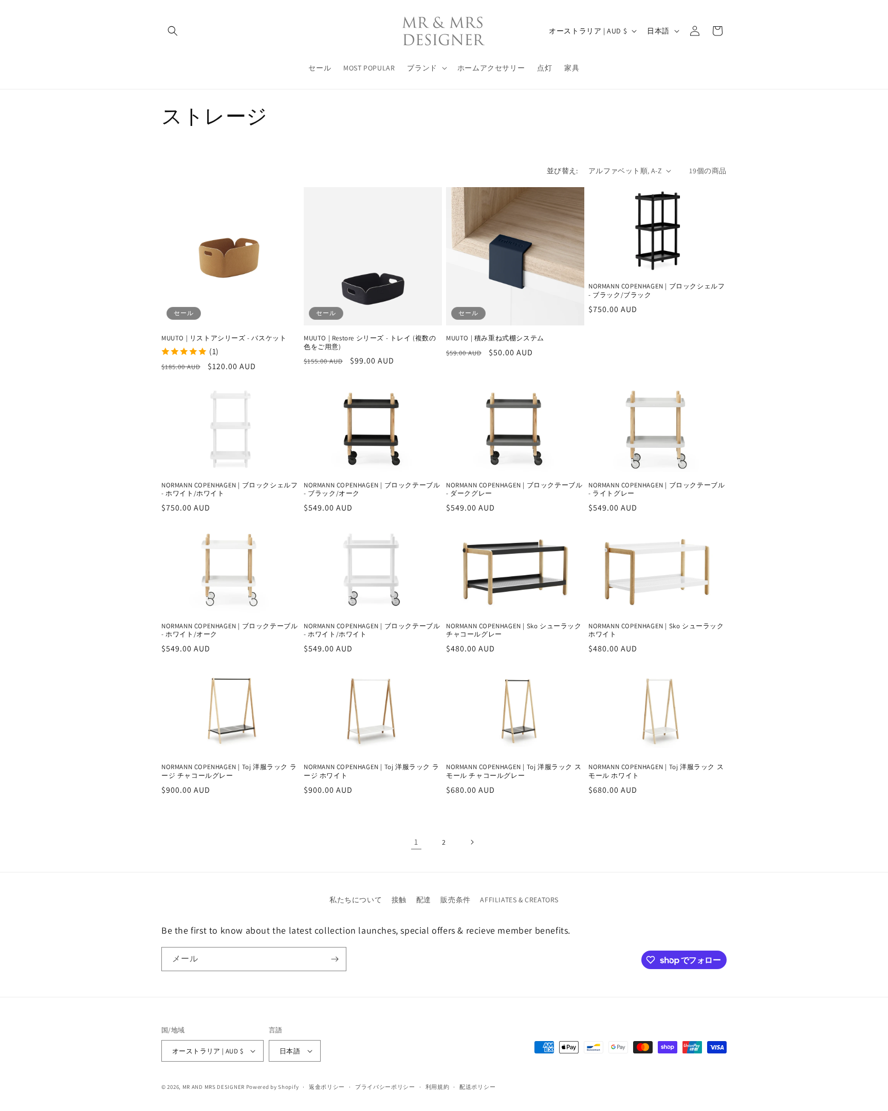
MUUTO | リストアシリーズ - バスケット (223, 338)
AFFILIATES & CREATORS (519, 899)
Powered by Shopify (272, 1086)
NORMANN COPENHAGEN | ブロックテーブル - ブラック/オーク (372, 489)
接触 (399, 899)
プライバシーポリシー (385, 1086)
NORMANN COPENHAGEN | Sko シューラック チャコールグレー (514, 630)
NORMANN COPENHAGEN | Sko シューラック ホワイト (656, 630)
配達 (423, 899)
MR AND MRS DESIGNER (213, 1086)
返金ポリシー (327, 1086)
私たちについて (355, 899)
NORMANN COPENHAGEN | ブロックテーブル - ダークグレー (514, 489)
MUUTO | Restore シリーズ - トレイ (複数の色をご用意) (370, 342)
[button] (172, 31)
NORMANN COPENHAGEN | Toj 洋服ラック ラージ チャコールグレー (229, 771)
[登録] (334, 959)
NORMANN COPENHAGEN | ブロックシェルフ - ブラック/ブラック (656, 290)
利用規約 (437, 1086)
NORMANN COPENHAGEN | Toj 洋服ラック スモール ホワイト (656, 771)
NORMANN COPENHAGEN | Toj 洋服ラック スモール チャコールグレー (513, 771)
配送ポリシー (477, 1086)
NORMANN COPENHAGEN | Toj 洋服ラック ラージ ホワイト (371, 771)
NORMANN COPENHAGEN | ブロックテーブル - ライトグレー (656, 489)
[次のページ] (471, 842)
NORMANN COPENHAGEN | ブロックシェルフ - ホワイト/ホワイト (229, 489)
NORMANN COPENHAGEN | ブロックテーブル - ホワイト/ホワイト (372, 630)
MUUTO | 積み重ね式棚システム (495, 338)
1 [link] (416, 841)
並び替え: (562, 170)
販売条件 (455, 899)
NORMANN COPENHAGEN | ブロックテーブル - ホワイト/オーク (229, 630)
